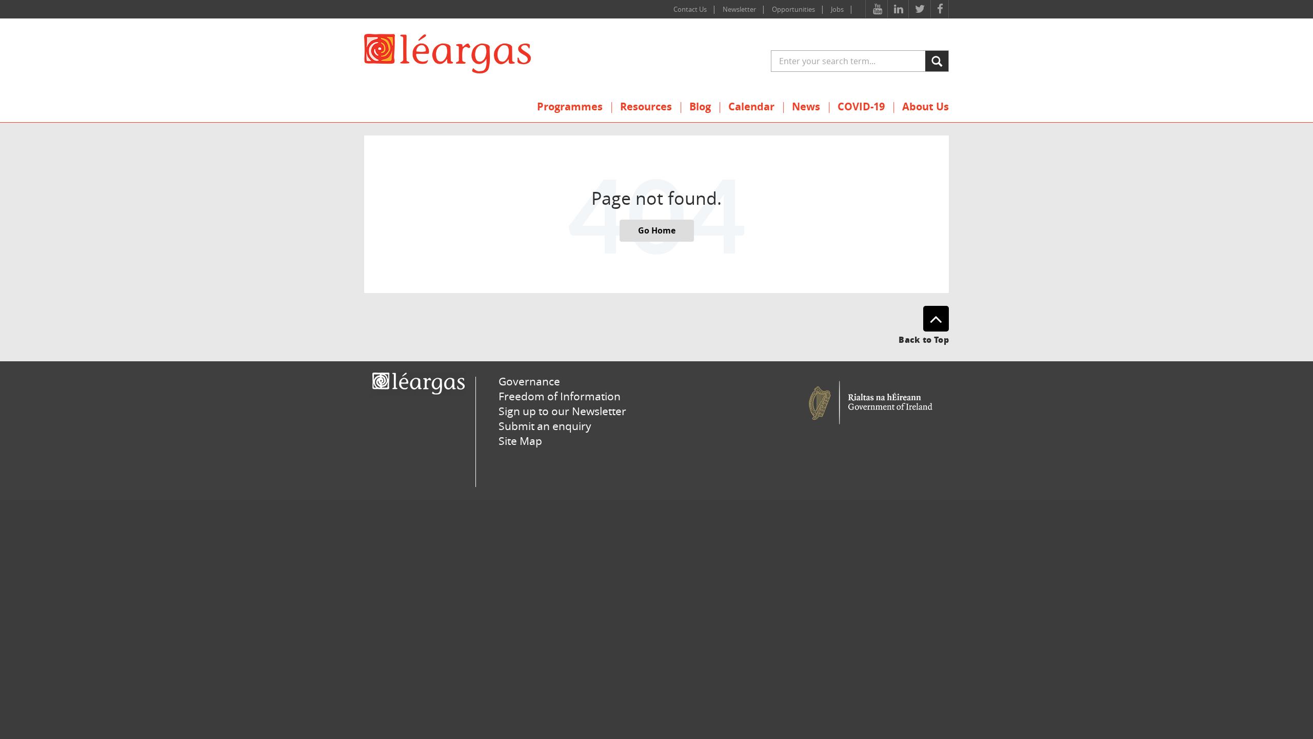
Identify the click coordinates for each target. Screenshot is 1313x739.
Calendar (751, 106)
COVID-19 (861, 106)
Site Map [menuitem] (520, 441)
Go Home (656, 230)
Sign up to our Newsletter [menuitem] (562, 411)
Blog (700, 106)
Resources (646, 106)
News (806, 106)
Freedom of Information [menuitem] (560, 396)
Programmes (570, 106)
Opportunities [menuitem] (793, 9)
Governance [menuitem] (529, 381)
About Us (925, 106)
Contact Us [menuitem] (690, 9)
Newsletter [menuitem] (739, 9)
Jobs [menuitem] (837, 9)
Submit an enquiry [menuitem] (545, 426)
